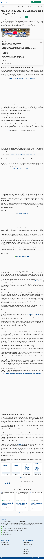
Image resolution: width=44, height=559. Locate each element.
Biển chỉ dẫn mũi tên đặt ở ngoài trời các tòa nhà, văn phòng (17, 47)
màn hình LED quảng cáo (34, 314)
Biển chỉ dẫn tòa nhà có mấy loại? (10, 44)
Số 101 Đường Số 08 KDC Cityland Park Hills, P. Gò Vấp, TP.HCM (15, 528)
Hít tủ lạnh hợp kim (7, 63)
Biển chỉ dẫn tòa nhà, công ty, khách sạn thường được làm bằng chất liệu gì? (19, 48)
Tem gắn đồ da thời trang (5, 473)
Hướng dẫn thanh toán (27, 547)
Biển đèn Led (7, 53)
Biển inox (6, 49)
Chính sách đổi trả (26, 551)
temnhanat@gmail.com (7, 534)
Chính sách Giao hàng (27, 549)
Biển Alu (6, 54)
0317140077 (5, 526)
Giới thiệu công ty (26, 542)
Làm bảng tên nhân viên (15, 154)
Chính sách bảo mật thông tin (28, 544)
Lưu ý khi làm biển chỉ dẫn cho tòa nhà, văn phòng (13, 56)
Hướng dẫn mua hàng (27, 546)
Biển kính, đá (7, 51)
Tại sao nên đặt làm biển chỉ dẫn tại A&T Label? (13, 57)
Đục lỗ (4, 60)
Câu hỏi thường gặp (26, 553)
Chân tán (5, 59)
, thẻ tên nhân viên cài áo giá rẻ (28, 154)
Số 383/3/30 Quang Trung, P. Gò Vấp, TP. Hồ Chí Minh (13, 530)
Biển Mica (7, 52)
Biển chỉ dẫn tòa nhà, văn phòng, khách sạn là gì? (13, 43)
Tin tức (12, 6)
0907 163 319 (5, 532)
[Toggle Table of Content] (40, 42)
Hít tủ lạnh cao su (7, 61)
